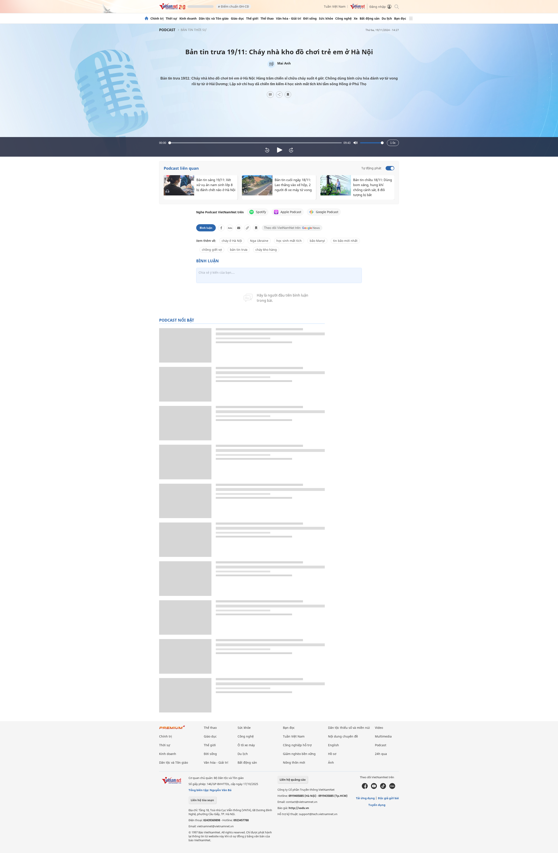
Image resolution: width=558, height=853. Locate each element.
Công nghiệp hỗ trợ (297, 745)
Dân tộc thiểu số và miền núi (349, 728)
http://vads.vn (299, 808)
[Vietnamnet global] (357, 8)
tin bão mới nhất (345, 241)
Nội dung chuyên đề (343, 736)
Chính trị (156, 18)
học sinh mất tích (289, 241)
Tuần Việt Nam (334, 6)
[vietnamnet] (172, 8)
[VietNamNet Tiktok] (383, 788)
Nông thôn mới (294, 762)
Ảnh (331, 762)
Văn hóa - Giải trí (288, 18)
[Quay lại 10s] (267, 150)
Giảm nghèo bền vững (299, 754)
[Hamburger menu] (410, 18)
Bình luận (206, 228)
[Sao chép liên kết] (247, 228)
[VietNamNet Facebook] (365, 788)
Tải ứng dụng (365, 798)
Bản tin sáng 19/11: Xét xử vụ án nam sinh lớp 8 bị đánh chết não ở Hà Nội (215, 185)
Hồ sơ (332, 754)
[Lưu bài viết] (288, 94)
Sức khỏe (326, 18)
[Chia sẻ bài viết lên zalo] (230, 228)
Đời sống (310, 18)
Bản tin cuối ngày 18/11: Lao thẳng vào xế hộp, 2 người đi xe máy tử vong (293, 185)
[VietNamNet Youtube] (374, 788)
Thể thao (267, 18)
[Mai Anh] (271, 64)
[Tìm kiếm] (396, 6)
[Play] (279, 150)
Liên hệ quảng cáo (293, 780)
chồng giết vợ (212, 250)
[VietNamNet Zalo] (392, 788)
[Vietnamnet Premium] (172, 729)
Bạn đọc (400, 18)
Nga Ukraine (259, 241)
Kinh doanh (188, 18)
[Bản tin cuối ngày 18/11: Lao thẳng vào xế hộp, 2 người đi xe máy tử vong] (257, 185)
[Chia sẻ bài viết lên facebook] (221, 228)
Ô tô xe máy (246, 745)
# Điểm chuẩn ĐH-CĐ (233, 6)
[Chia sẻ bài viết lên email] (238, 228)
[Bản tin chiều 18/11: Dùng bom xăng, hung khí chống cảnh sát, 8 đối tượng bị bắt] (335, 185)
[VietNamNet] (146, 18)
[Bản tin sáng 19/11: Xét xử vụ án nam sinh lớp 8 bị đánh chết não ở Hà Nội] (179, 185)
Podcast (167, 30)
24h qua (381, 754)
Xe (355, 18)
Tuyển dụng (376, 805)
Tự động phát (371, 168)
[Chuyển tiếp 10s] (291, 150)
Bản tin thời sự (193, 30)
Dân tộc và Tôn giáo (214, 18)
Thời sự (171, 18)
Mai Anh (284, 63)
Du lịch (387, 18)
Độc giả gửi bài (388, 798)
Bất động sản (369, 18)
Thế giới (252, 18)
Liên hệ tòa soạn (202, 800)
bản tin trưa (238, 250)
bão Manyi (317, 241)
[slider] (255, 143)
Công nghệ (343, 18)
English (333, 745)
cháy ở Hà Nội (232, 241)
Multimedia (383, 736)
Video (379, 728)
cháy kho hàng (266, 250)
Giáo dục (237, 18)
